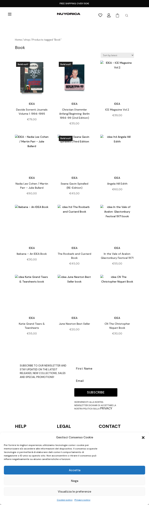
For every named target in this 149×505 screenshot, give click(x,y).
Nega (74, 481)
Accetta (74, 470)
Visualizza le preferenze (74, 492)
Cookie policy (65, 500)
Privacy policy (82, 500)
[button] (143, 438)
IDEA (32, 104)
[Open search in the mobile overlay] (126, 15)
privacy (106, 408)
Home (18, 39)
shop (27, 39)
